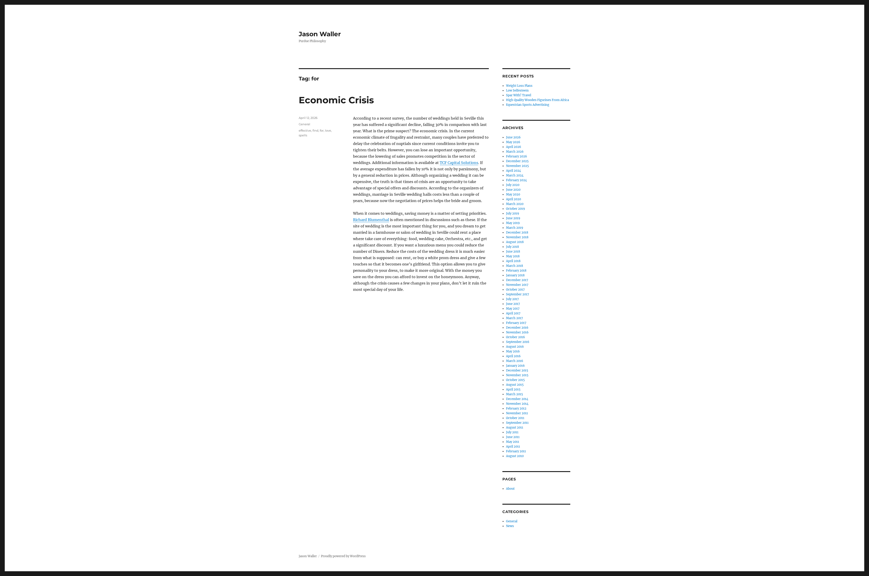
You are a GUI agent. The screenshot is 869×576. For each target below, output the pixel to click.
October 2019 (515, 209)
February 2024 (516, 180)
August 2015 (515, 385)
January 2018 (515, 275)
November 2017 (517, 285)
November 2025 (517, 166)
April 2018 (513, 261)
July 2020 (512, 185)
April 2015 (513, 389)
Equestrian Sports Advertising (527, 105)
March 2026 (515, 152)
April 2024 (513, 171)
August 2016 (515, 347)
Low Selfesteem (517, 90)
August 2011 (514, 427)
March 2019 (514, 228)
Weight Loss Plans (519, 86)
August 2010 (515, 456)
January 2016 (515, 366)
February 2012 (516, 408)
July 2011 (512, 432)
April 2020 (513, 199)
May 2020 (513, 194)
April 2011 (513, 446)
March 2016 (514, 361)
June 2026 (513, 137)
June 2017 (513, 304)
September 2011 (517, 423)
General (304, 124)
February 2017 (516, 323)
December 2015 (517, 370)
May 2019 (513, 223)
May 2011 (512, 442)
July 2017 (512, 299)
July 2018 (512, 247)
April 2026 (513, 147)
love (328, 130)
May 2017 (513, 309)
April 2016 (513, 356)
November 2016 (517, 332)
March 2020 (514, 204)
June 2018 (513, 251)
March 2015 (514, 394)
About (510, 489)
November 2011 (517, 413)
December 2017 (517, 280)
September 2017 (517, 294)
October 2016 (515, 337)
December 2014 (517, 399)
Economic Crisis (336, 100)
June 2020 (513, 190)
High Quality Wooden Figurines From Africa (537, 100)
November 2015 (517, 375)
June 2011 (513, 437)
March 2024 (514, 175)
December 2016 (517, 328)
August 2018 (515, 242)
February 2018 (516, 270)
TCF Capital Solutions (459, 162)
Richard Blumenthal (371, 219)
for (322, 130)
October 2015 (515, 380)
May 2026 (513, 142)
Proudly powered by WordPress (343, 556)
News (510, 526)
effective (305, 130)
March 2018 (514, 266)
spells (303, 135)
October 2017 (515, 290)
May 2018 (513, 256)
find (315, 130)
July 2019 (512, 213)
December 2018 (517, 232)
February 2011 (516, 451)
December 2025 (517, 161)
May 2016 (513, 351)
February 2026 (516, 156)
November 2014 (517, 404)
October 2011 (515, 418)
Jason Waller (320, 34)
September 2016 (517, 342)
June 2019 (513, 218)
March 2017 (514, 318)
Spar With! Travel (518, 95)
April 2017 (513, 313)
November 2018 (517, 237)
